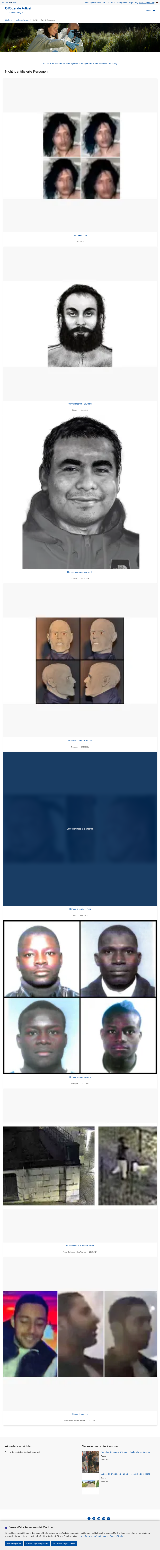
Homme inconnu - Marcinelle (80, 572)
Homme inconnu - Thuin (80, 909)
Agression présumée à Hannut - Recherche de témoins (125, 1474)
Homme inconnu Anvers (80, 1077)
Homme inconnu (80, 235)
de (10, 3)
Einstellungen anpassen (37, 1543)
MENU (149, 11)
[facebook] (89, 1518)
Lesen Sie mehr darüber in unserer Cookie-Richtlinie (101, 1536)
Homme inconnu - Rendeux (80, 740)
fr (7, 3)
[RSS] (108, 1518)
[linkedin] (98, 1518)
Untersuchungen (22, 20)
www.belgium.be (146, 3)
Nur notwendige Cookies (64, 1543)
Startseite (8, 20)
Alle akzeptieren (14, 1543)
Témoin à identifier (80, 1414)
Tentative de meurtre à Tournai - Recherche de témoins (125, 1452)
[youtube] (103, 1518)
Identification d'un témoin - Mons (80, 1246)
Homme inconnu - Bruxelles (80, 404)
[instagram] (93, 1518)
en (14, 3)
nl (3, 3)
